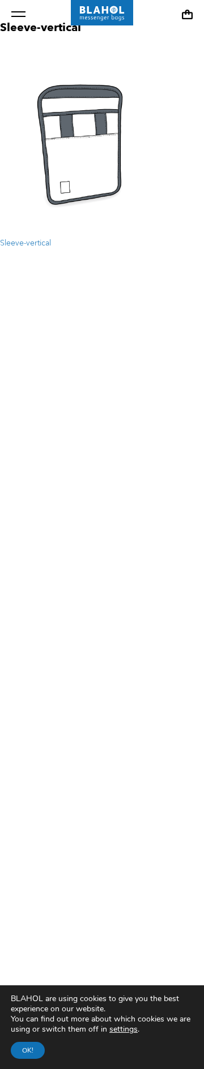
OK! (27, 1050)
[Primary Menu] (18, 14)
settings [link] (123, 1029)
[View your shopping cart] (187, 14)
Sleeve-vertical (25, 243)
